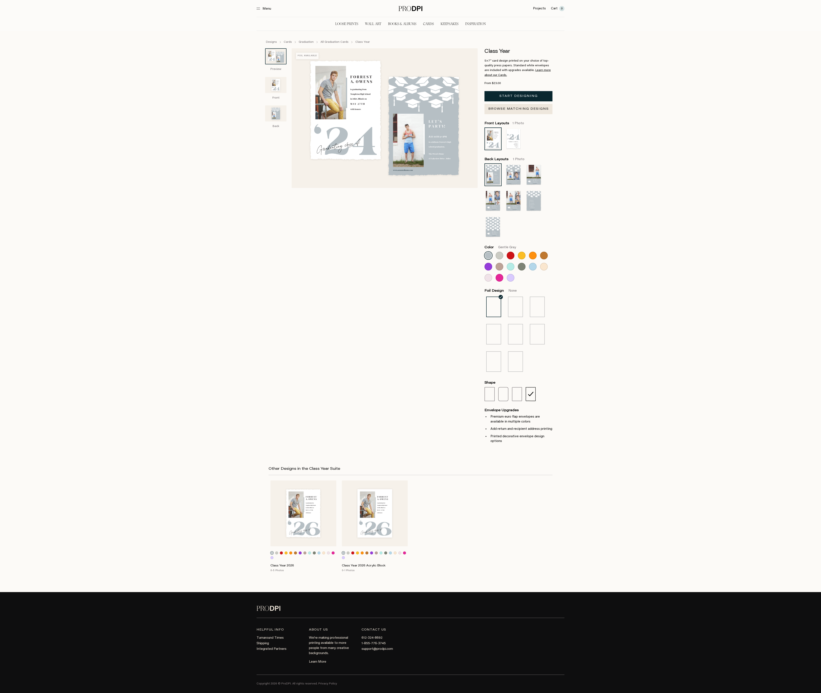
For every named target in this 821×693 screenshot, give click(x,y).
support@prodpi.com (377, 649)
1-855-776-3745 (374, 643)
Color (500, 247)
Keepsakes (449, 24)
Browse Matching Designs (518, 109)
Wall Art (373, 24)
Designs (271, 42)
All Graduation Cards (334, 42)
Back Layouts (504, 159)
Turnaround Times (270, 638)
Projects (539, 8)
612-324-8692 (372, 638)
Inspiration (475, 24)
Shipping (263, 643)
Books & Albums (402, 24)
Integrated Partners (271, 649)
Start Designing (518, 96)
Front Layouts (504, 123)
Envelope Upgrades (501, 410)
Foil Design (500, 291)
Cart (557, 8)
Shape (489, 382)
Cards (428, 24)
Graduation (306, 42)
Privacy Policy (327, 683)
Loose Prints (346, 24)
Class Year (362, 42)
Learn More (317, 661)
